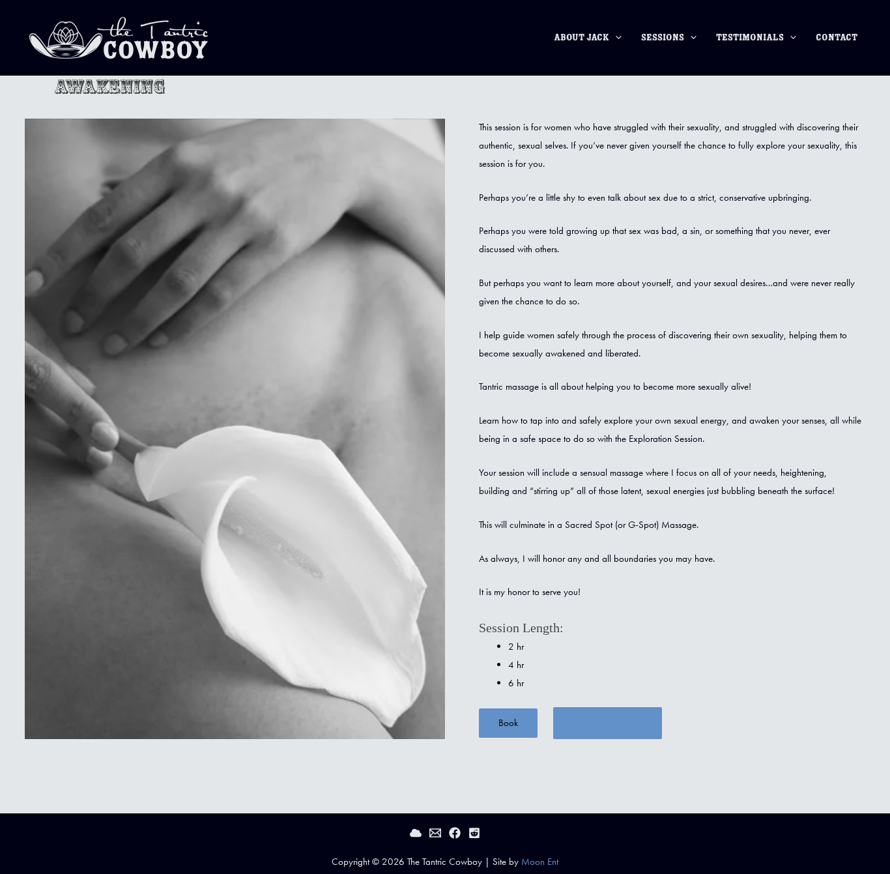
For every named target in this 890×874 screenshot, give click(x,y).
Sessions (662, 38)
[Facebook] (455, 833)
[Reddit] (474, 833)
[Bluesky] (416, 833)
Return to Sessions (607, 722)
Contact (836, 38)
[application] (615, 38)
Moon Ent (539, 861)
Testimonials (750, 38)
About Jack (581, 38)
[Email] (435, 833)
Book (508, 722)
